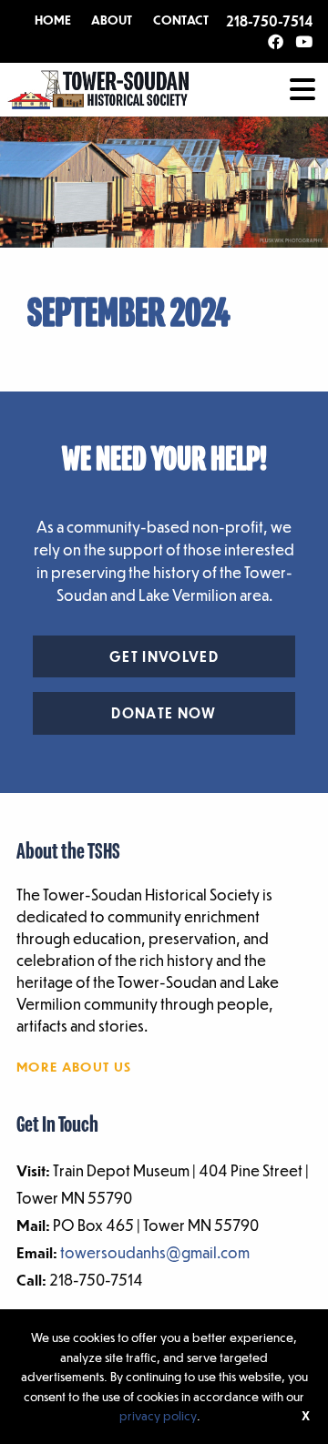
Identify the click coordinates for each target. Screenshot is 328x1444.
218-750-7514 (269, 21)
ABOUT (111, 20)
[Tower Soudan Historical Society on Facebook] (275, 43)
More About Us (73, 1066)
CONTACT (181, 20)
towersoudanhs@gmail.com (155, 1252)
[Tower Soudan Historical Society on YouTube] (304, 43)
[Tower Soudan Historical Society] (98, 87)
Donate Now (163, 713)
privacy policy (158, 1415)
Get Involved (164, 656)
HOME (53, 20)
